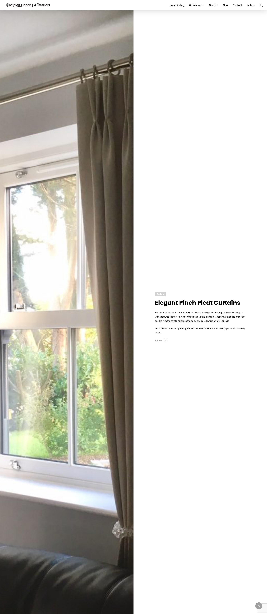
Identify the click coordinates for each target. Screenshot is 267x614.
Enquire (158, 340)
